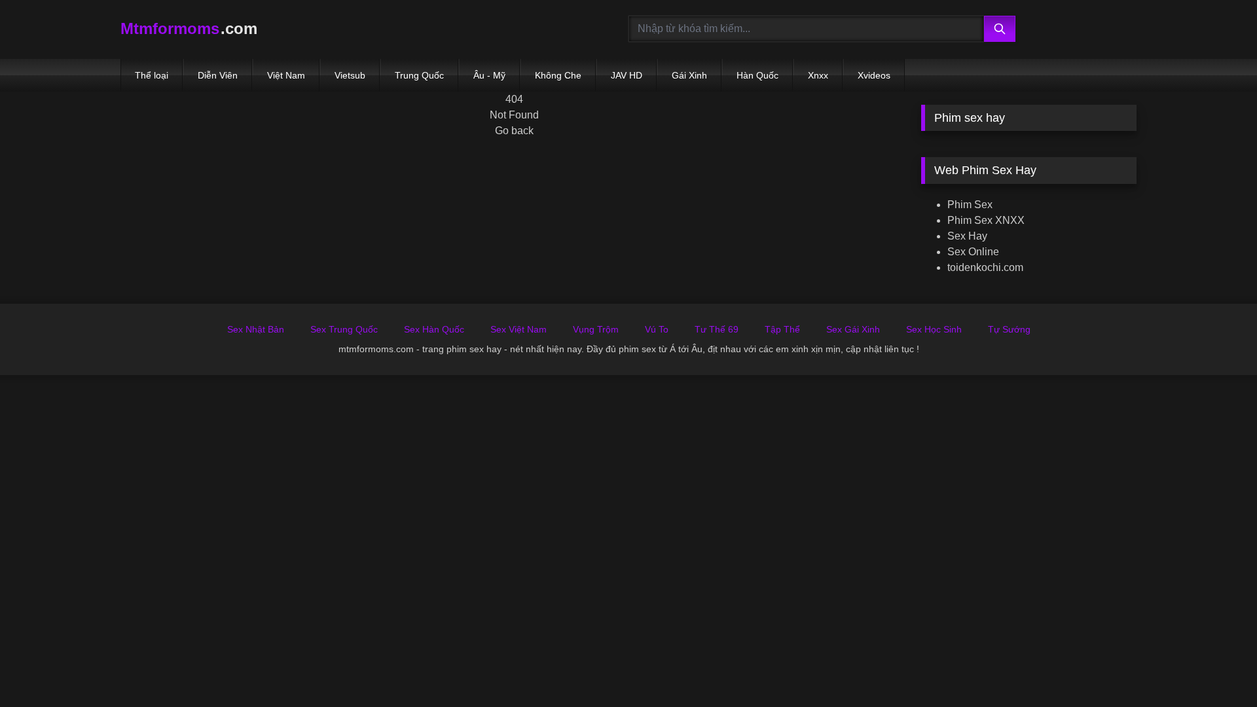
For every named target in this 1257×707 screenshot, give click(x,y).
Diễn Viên (218, 75)
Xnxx (818, 75)
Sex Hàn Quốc (434, 329)
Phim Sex (970, 204)
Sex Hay (967, 236)
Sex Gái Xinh (853, 329)
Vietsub (350, 75)
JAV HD (626, 75)
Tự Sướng (1009, 329)
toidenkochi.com (985, 267)
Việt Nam (286, 75)
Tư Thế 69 (716, 329)
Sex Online (973, 251)
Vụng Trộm (596, 329)
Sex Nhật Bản (255, 329)
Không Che (558, 75)
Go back (514, 130)
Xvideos (874, 75)
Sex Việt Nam (518, 329)
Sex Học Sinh (934, 329)
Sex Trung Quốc (344, 329)
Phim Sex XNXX (986, 220)
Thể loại (151, 75)
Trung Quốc (419, 75)
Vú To (656, 329)
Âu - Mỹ (489, 75)
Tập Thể (782, 329)
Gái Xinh (689, 75)
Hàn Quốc (757, 75)
